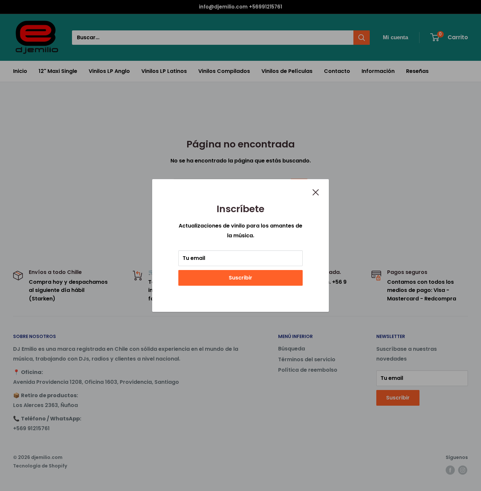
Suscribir (240, 277)
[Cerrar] (315, 192)
